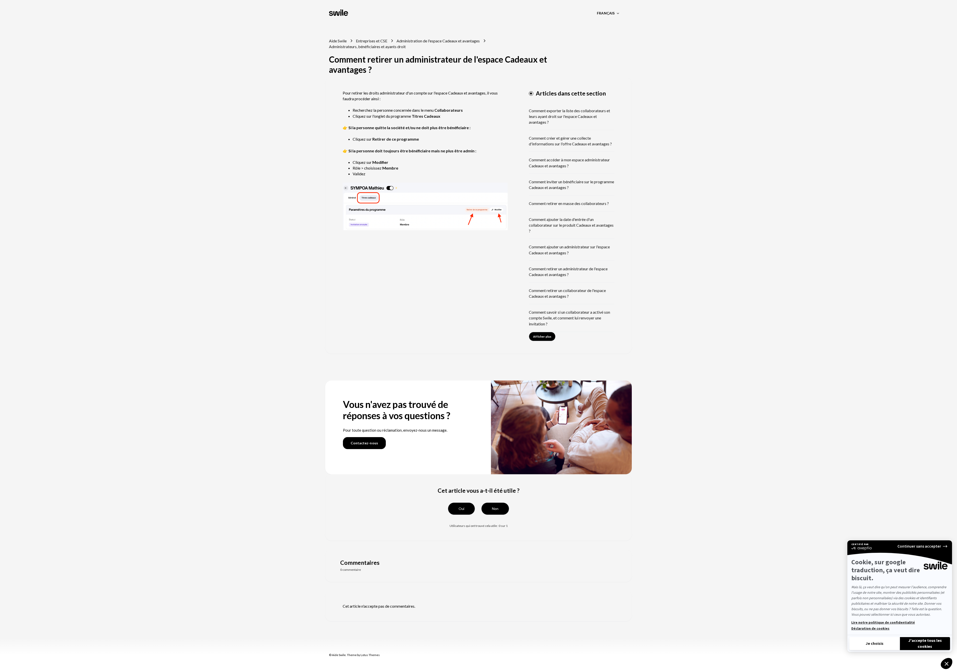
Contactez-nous (364, 443)
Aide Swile (338, 40)
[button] (461, 508)
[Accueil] (339, 13)
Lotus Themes (370, 655)
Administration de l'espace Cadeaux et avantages (438, 40)
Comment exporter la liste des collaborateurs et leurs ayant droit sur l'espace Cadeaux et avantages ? (569, 116)
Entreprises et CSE (371, 40)
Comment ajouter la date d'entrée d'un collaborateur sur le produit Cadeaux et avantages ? (571, 225)
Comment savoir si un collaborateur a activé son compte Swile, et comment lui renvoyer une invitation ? (569, 318)
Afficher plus (542, 336)
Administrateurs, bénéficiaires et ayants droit (367, 46)
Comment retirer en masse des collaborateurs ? (569, 203)
